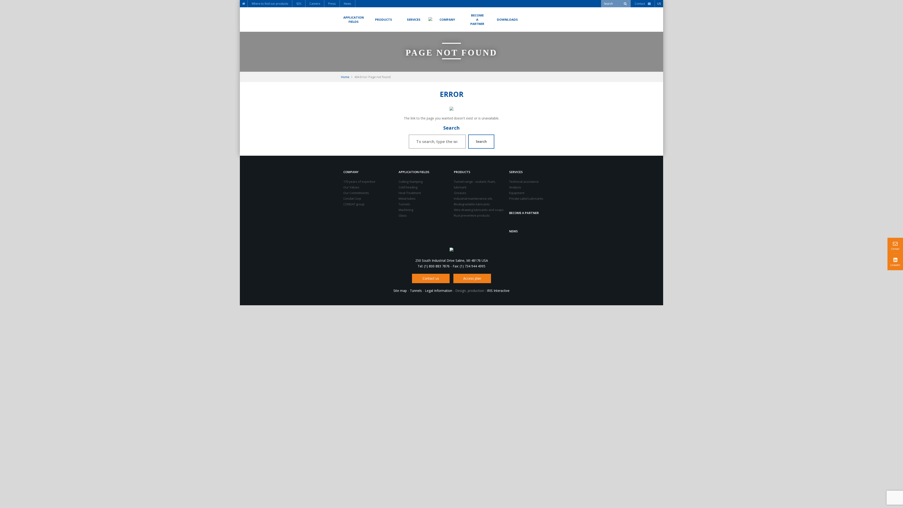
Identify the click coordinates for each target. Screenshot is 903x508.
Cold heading (408, 187)
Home (345, 77)
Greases (460, 193)
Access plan (472, 278)
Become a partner (524, 213)
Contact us (431, 278)
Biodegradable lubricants (472, 204)
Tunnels (404, 204)
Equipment (516, 193)
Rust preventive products (472, 215)
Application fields (414, 172)
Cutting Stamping (411, 181)
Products (462, 172)
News (513, 231)
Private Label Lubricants (526, 198)
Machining (406, 210)
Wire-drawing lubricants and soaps (479, 210)
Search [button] (481, 141)
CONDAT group (353, 204)
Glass (403, 215)
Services (516, 172)
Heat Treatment (410, 193)
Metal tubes (407, 198)
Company (351, 172)
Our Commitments (356, 193)
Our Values (351, 187)
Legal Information (438, 290)
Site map (400, 290)
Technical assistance (524, 181)
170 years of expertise (359, 181)
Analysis (515, 187)
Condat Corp (352, 198)
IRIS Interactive (498, 290)
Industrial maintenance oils (473, 198)
